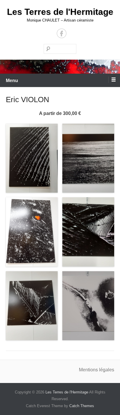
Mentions (89, 369)
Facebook (61, 33)
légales (106, 369)
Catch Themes (81, 406)
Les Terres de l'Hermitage (60, 12)
